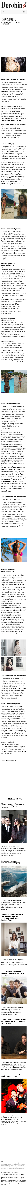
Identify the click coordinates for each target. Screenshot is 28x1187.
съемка (13, 1168)
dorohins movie (6, 1163)
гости (25, 1163)
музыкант (2, 1167)
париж (14, 1167)
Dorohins (2, 1163)
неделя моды (7, 1167)
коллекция (3, 1165)
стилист (24, 1167)
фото (20, 1168)
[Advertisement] (14, 41)
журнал (2, 1164)
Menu (4, 12)
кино (19, 1164)
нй (9, 1167)
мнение (9, 1165)
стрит (4, 1168)
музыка (23, 1165)
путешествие (21, 1167)
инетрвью (5, 1164)
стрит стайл (6, 1168)
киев (17, 1164)
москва (20, 1165)
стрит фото (10, 1168)
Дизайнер (10, 1163)
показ (18, 1167)
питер (16, 1167)
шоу (21, 1168)
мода (11, 1165)
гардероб (22, 1163)
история (15, 1164)
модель (13, 1165)
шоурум (23, 1168)
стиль (2, 1168)
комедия (6, 1165)
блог (20, 1163)
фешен (18, 1168)
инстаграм (9, 1164)
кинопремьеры (22, 1164)
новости (11, 1167)
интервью (12, 1164)
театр (15, 1168)
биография (18, 1163)
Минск (14, 1163)
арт (15, 1163)
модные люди (17, 1165)
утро (16, 1168)
